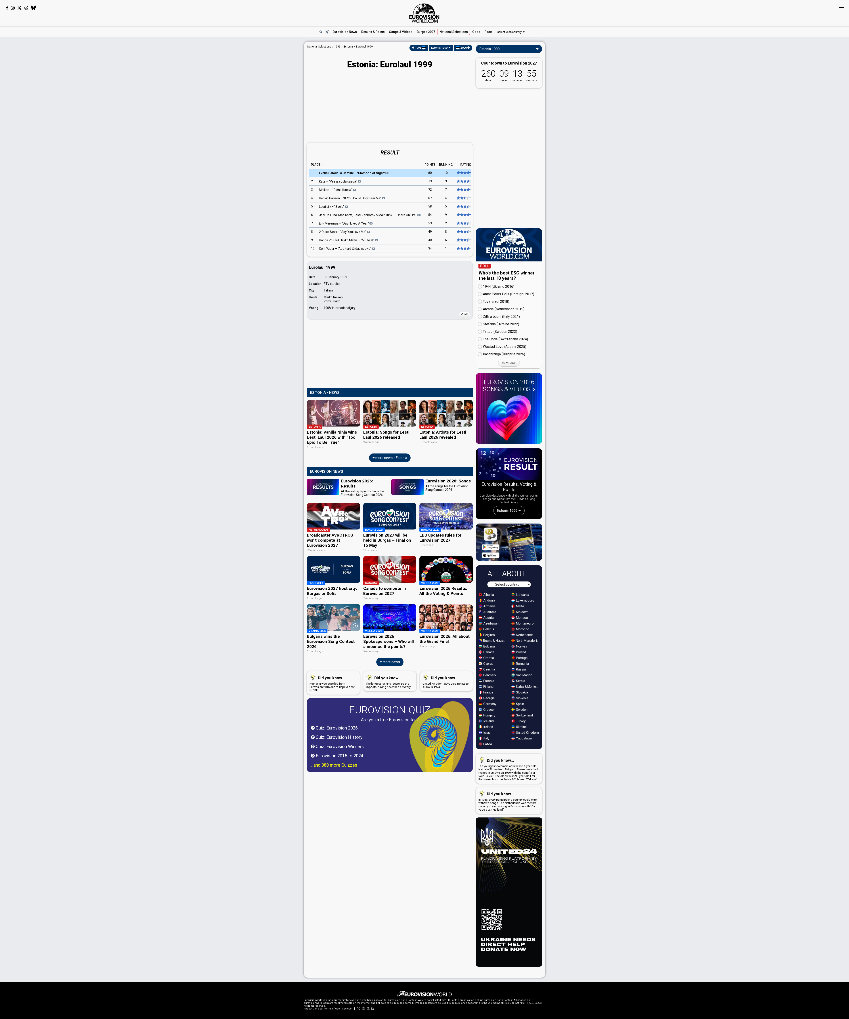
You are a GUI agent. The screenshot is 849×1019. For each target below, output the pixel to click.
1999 (337, 46)
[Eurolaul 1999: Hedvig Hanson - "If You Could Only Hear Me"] (465, 198)
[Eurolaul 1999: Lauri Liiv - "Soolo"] (465, 206)
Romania (522, 664)
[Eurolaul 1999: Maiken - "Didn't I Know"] (465, 189)
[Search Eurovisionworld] (321, 32)
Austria (488, 618)
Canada (488, 652)
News (345, 32)
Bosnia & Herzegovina (494, 641)
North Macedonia (526, 641)
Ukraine (521, 727)
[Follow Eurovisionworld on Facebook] (7, 8)
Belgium (488, 635)
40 (430, 240)
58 (430, 206)
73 (430, 181)
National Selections (319, 46)
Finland (487, 687)
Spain (519, 704)
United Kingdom (527, 733)
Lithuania (522, 595)
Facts (489, 32)
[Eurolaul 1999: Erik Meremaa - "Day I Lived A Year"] (465, 223)
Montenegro (524, 623)
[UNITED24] (509, 892)
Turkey (520, 721)
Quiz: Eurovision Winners (339, 746)
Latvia (487, 744)
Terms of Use (332, 1008)
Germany (489, 704)
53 (430, 223)
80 (430, 173)
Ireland (487, 727)
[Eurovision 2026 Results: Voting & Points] (509, 465)
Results (373, 32)
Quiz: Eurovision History (338, 737)
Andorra (488, 600)
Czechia (488, 669)
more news (391, 662)
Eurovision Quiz (389, 710)
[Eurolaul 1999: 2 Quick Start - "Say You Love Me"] (465, 231)
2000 (463, 47)
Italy (485, 738)
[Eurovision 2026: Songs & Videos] (509, 418)
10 (446, 173)
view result (508, 362)
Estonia (488, 681)
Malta (519, 606)
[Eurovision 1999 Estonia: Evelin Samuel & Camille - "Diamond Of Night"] (465, 173)
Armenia (488, 606)
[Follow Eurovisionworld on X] (19, 8)
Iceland (488, 721)
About (307, 1008)
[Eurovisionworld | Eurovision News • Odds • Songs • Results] (424, 13)
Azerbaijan (490, 623)
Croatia (488, 658)
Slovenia (521, 698)
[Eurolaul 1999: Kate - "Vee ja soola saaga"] (465, 181)
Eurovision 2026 (508, 385)
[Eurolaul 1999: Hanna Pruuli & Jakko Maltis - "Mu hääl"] (465, 240)
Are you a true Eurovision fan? (390, 719)
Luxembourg (524, 600)
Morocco (522, 629)
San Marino (523, 675)
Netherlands (524, 635)
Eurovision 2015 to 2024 (339, 755)
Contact (317, 1008)
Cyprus (487, 664)
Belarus (488, 629)
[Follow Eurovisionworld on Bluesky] (33, 8)
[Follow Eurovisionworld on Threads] (26, 8)
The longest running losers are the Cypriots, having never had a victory (388, 682)
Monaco (521, 618)
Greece (488, 710)
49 (430, 232)
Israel (486, 733)
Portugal (521, 658)
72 (430, 190)
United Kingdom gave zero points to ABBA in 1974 (446, 682)
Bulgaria (488, 646)
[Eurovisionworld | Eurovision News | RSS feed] (372, 1008)
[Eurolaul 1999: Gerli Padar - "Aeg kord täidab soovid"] (465, 248)
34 (430, 248)
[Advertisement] (269, 108)
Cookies (347, 1008)
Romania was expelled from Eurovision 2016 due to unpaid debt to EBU (332, 684)
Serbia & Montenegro (527, 687)
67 (430, 198)
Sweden (521, 710)
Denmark (489, 675)
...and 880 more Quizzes (334, 765)
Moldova (521, 612)
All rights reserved (314, 1005)
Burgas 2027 (426, 32)
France (487, 692)
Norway (521, 646)
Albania (488, 595)
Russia (520, 669)
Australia (489, 612)
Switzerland (524, 715)
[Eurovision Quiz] (439, 742)
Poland (520, 652)
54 (430, 215)
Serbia (520, 681)
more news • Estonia (391, 458)
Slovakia (521, 692)
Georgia (488, 698)
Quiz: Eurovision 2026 (336, 728)
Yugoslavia (523, 738)
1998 (418, 47)
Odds (476, 32)
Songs (400, 32)
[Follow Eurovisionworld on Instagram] (13, 8)
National (454, 32)
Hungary (488, 715)
